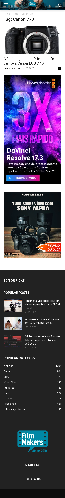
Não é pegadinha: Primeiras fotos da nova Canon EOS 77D (32, 61)
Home (7, 13)
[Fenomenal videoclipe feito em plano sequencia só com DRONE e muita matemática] (13, 305)
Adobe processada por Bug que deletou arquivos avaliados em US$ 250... (42, 340)
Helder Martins (12, 68)
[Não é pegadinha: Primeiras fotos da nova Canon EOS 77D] (32, 40)
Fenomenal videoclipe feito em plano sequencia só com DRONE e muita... (43, 304)
